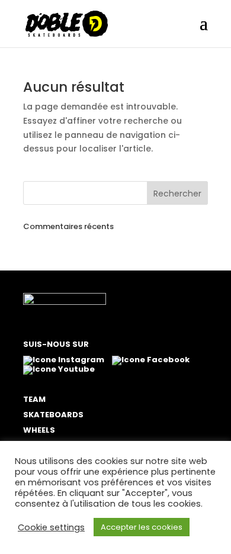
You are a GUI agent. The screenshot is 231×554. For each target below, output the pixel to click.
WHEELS (39, 430)
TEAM (34, 399)
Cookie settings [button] (51, 527)
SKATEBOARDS (53, 414)
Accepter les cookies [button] (141, 527)
